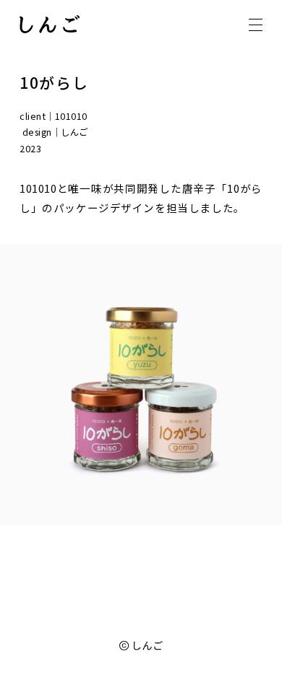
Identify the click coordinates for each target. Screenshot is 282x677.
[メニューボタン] (255, 25)
